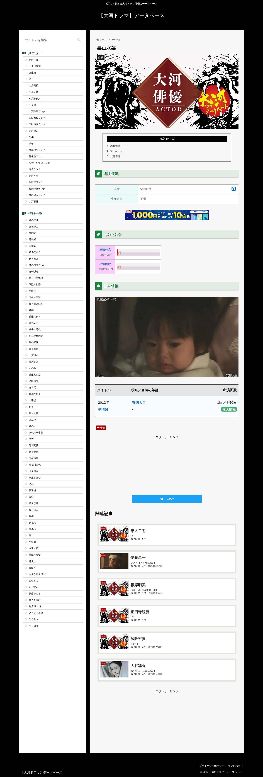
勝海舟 (32, 290)
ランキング (116, 151)
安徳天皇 (139, 402)
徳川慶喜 (33, 452)
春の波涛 (33, 361)
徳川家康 (33, 349)
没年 (31, 143)
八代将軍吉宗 (36, 432)
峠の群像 (33, 342)
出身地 (32, 105)
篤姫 (31, 516)
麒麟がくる (35, 593)
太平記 (32, 400)
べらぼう (33, 625)
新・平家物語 (36, 278)
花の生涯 (33, 220)
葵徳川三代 (35, 464)
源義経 (32, 239)
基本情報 (115, 146)
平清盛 (103, 409)
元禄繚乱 (33, 458)
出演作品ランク (37, 111)
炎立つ (32, 419)
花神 (31, 310)
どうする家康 (36, 613)
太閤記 (32, 233)
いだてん (33, 587)
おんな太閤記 (36, 336)
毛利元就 (33, 445)
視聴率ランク (36, 182)
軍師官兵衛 (35, 555)
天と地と (33, 258)
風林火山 (33, 509)
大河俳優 (33, 59)
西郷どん (33, 580)
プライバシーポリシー (211, 765)
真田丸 (32, 567)
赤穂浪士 (33, 226)
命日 (31, 79)
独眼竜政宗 (35, 374)
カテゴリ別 (35, 66)
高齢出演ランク (37, 124)
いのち (32, 368)
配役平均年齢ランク (39, 163)
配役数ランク (36, 156)
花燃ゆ (32, 561)
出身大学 (33, 92)
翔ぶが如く (35, 394)
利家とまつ (35, 477)
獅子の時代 (35, 329)
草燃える (33, 323)
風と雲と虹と (36, 303)
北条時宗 (33, 471)
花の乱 (32, 426)
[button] (79, 40)
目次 (162, 138)
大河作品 (33, 175)
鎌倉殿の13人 (36, 606)
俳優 (102, 427)
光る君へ (33, 619)
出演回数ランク (37, 118)
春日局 (32, 387)
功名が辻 (33, 503)
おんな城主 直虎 (37, 574)
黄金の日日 (35, 316)
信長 (31, 406)
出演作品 (105, 249)
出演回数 (105, 264)
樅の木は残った (37, 265)
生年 (31, 137)
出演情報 (115, 156)
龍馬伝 (32, 529)
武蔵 (31, 484)
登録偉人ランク (37, 195)
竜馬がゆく (35, 252)
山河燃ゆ (33, 355)
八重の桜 (33, 548)
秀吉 (31, 439)
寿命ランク (35, 169)
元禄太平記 (35, 297)
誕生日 (32, 72)
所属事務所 (35, 98)
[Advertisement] (166, 465)
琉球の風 (33, 413)
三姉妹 (32, 245)
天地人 (32, 522)
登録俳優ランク (37, 188)
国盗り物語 (35, 284)
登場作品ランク (37, 150)
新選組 (32, 490)
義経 (31, 497)
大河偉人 (33, 130)
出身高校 (33, 85)
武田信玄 (33, 381)
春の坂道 (33, 271)
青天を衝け (35, 600)
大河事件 (33, 201)
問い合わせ (234, 765)
